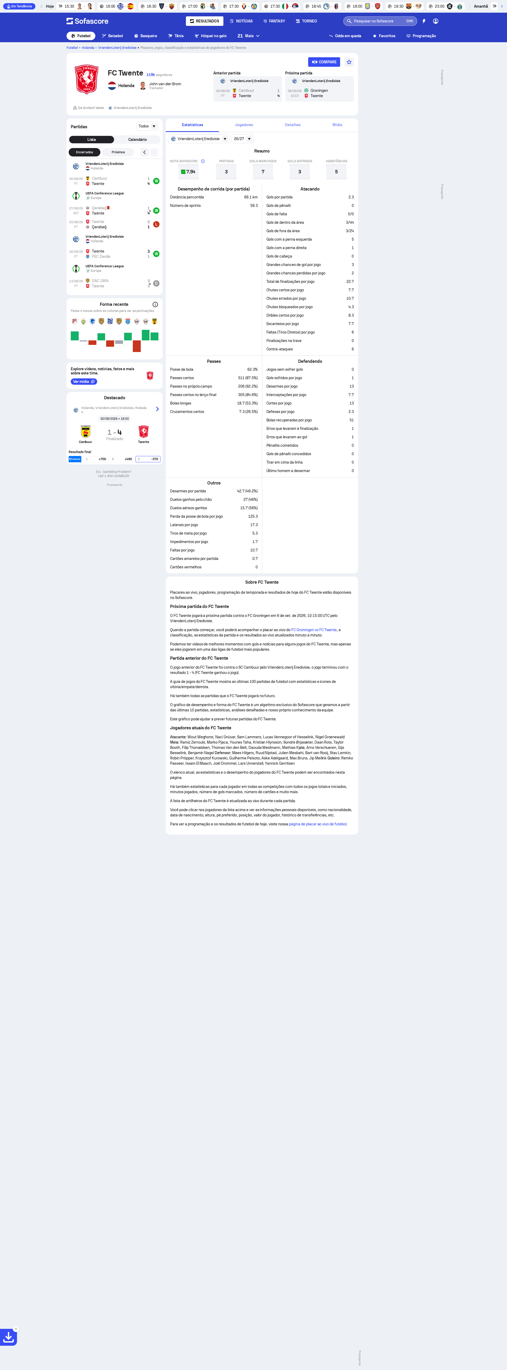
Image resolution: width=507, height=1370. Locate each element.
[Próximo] (501, 6)
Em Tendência (21, 6)
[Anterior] (41, 6)
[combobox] (147, 126)
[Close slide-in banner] (16, 1329)
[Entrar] (435, 21)
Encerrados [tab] (84, 152)
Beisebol (115, 36)
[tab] (192, 125)
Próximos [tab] (118, 152)
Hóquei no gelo (214, 36)
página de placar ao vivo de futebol (317, 824)
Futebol (84, 36)
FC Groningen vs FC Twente (314, 630)
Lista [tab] (91, 139)
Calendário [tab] (137, 139)
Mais (245, 36)
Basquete (148, 36)
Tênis (179, 36)
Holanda (88, 48)
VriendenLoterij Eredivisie (117, 48)
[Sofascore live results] (87, 21)
